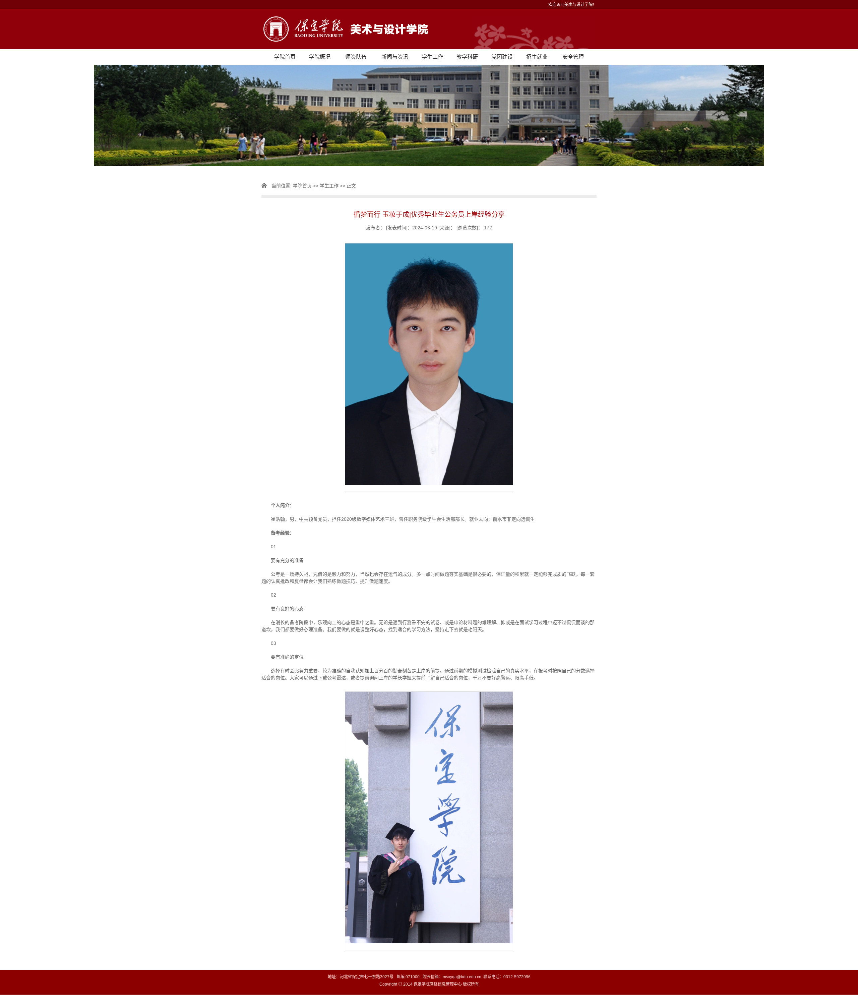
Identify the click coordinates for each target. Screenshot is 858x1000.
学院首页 (285, 57)
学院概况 (319, 57)
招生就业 (537, 57)
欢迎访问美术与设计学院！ (572, 4)
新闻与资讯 (394, 57)
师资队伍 (356, 57)
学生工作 (432, 57)
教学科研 (467, 57)
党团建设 (502, 57)
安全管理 (573, 57)
